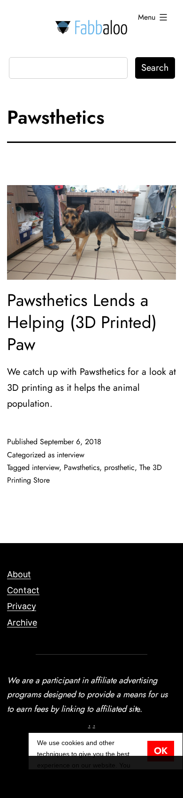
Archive (22, 622)
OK (161, 751)
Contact (23, 590)
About (19, 574)
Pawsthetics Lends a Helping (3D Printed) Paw (82, 322)
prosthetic (119, 467)
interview (70, 454)
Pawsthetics (81, 467)
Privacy (21, 606)
